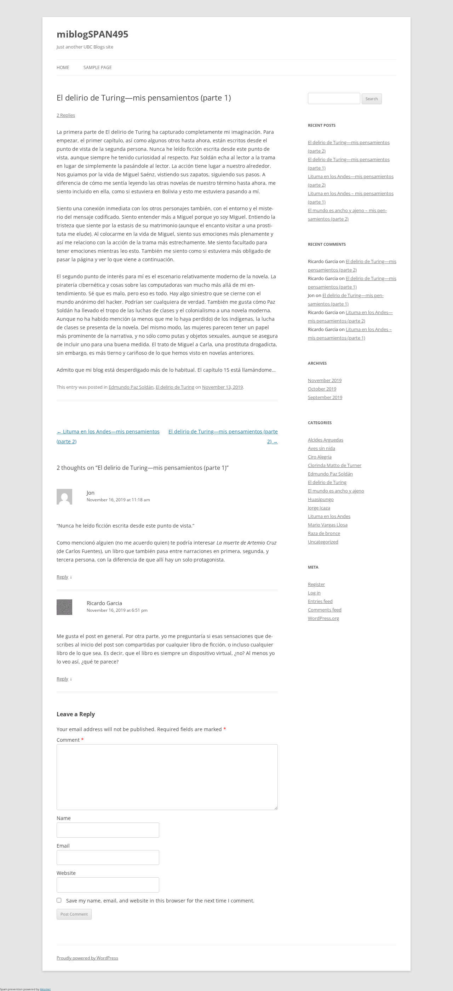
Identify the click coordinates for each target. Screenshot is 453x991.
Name (64, 818)
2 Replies (66, 115)
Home (63, 67)
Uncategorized (323, 542)
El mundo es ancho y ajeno (336, 491)
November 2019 (325, 380)
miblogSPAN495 (92, 34)
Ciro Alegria (320, 457)
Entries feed (320, 601)
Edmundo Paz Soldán (131, 387)
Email (63, 845)
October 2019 (322, 389)
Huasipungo (321, 499)
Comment (70, 739)
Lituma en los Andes (329, 516)
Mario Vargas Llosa (328, 525)
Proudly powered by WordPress (87, 958)
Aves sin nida (321, 448)
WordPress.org (323, 618)
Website (66, 873)
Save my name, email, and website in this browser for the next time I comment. (160, 900)
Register (316, 584)
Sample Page (98, 67)
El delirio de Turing (175, 387)
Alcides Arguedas (325, 440)
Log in (314, 593)
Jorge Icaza (319, 508)
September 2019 (325, 397)
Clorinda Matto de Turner (334, 465)
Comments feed (325, 609)
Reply (62, 577)
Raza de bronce (324, 533)
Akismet (45, 989)
